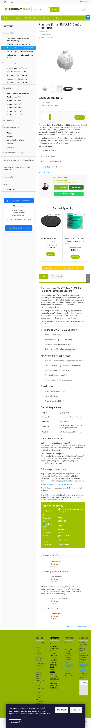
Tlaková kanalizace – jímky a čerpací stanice (18, 160)
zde (10, 716)
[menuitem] (5, 18)
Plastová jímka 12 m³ (14, 115)
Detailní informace (46, 172)
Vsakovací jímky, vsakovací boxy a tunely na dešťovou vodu (17, 168)
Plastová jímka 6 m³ (14, 100)
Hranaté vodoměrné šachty (17, 72)
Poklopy (10, 136)
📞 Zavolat (61, 187)
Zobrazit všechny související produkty (63, 268)
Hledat (55, 9)
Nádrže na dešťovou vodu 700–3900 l (20, 48)
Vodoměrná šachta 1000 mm (17, 75)
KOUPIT (79, 117)
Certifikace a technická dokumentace (55, 646)
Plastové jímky (7, 88)
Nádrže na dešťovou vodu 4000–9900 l (20, 51)
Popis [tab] (43, 276)
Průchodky (11, 144)
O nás (52, 651)
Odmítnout (61, 710)
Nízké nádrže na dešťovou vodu (18, 44)
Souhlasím (76, 710)
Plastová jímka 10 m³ (14, 111)
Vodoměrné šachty (9, 63)
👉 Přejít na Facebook (19, 228)
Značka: (47, 37)
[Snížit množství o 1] (50, 118)
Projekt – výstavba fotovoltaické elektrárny (55, 684)
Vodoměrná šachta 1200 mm (17, 79)
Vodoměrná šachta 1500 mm (17, 82)
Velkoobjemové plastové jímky (18, 93)
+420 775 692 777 (68, 670)
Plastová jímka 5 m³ (14, 97)
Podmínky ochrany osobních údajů (53, 663)
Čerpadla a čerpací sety (15, 140)
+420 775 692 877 (82, 670)
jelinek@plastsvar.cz (72, 665)
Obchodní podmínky (53, 656)
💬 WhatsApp (68, 193)
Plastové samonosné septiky (12, 153)
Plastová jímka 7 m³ (14, 104)
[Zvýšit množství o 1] (50, 115)
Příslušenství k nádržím (10, 127)
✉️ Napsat (76, 187)
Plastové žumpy (8, 120)
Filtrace (10, 133)
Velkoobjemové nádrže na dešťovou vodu (20, 56)
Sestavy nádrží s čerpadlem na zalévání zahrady (18, 39)
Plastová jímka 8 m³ (14, 108)
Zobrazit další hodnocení (76, 626)
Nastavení (15, 722)
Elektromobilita (55, 679)
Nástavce (10, 147)
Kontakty (53, 653)
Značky (5, 184)
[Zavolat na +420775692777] (7, 2)
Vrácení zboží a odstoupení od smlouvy (54, 672)
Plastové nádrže (8, 33)
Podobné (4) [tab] (57, 276)
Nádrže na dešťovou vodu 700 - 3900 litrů (69, 510)
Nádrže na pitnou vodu (10, 177)
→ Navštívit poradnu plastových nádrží (56, 484)
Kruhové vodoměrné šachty (17, 68)
